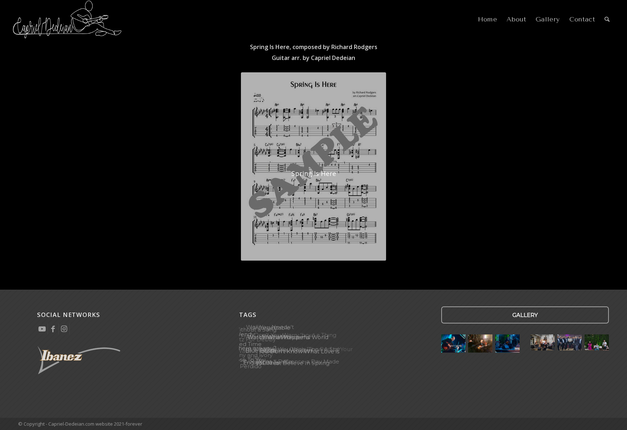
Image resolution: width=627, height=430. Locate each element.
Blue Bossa (260, 350)
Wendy (244, 334)
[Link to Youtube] (42, 328)
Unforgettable (270, 328)
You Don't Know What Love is (298, 351)
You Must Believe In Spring (292, 362)
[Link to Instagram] (64, 328)
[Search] (607, 19)
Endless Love (261, 362)
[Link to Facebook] (53, 328)
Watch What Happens (278, 337)
